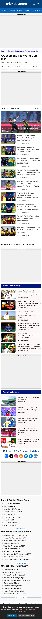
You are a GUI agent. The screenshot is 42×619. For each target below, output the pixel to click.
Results (35, 67)
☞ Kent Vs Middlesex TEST (11, 549)
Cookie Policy (22, 611)
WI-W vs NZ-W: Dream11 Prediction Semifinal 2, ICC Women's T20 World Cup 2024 (28, 195)
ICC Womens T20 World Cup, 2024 (27, 51)
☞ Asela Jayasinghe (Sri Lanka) (13, 572)
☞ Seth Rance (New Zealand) (12, 588)
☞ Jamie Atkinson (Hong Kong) (13, 578)
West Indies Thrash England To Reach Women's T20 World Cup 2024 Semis (28, 230)
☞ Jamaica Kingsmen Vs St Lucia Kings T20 (17, 559)
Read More (37, 109)
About (10, 604)
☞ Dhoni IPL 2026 (8, 520)
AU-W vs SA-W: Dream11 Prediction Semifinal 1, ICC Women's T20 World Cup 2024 (28, 207)
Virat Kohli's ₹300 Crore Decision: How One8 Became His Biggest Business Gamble (29, 303)
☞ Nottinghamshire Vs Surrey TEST (14, 535)
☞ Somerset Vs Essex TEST (12, 543)
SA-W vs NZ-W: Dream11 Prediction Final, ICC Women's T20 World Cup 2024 (28, 149)
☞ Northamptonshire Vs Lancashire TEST (16, 554)
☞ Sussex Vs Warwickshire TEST (14, 538)
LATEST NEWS (16, 10)
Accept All (11, 615)
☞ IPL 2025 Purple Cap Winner (12, 517)
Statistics (18, 67)
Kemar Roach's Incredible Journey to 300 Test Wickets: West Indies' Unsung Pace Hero (29, 293)
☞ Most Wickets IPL (9, 506)
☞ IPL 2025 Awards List (10, 514)
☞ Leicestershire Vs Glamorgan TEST (15, 541)
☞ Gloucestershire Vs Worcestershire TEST (17, 557)
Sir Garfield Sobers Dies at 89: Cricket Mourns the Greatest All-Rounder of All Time (29, 336)
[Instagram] (16, 456)
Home (4, 10)
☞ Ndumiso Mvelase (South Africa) (14, 594)
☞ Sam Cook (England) (10, 569)
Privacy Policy (36, 609)
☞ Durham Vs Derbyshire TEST (13, 551)
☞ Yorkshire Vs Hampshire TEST (13, 546)
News (10, 67)
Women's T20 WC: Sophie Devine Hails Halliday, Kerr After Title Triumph (26, 138)
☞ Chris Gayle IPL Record (11, 509)
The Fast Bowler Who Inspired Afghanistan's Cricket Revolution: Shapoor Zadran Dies (29, 325)
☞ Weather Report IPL (9, 525)
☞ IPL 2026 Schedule (9, 522)
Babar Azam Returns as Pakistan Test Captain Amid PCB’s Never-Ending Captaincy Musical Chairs (29, 346)
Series (10, 51)
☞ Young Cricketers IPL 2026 (12, 512)
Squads (27, 67)
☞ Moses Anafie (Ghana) (10, 583)
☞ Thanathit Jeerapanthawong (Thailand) (16, 580)
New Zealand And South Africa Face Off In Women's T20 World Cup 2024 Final (28, 161)
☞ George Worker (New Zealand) (13, 575)
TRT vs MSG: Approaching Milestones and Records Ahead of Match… (28, 430)
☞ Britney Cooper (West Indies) (13, 591)
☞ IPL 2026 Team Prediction (11, 504)
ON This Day (29, 604)
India (27, 10)
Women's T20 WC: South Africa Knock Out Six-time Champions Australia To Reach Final (28, 172)
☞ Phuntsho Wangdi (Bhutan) (12, 586)
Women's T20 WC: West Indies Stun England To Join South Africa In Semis (28, 218)
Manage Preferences (26, 615)
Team (15, 604)
